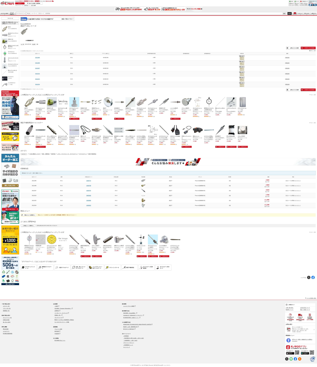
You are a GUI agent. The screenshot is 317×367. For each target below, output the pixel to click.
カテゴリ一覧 (6, 306)
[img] (7, 3)
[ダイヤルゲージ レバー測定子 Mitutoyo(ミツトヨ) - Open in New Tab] (153, 240)
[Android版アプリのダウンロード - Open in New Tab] (307, 353)
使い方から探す (6, 322)
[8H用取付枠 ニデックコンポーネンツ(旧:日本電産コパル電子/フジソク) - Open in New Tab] (41, 240)
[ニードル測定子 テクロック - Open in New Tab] (175, 102)
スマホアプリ (6, 331)
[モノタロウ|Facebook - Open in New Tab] (295, 360)
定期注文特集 (6, 319)
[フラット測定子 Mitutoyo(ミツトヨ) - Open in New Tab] (187, 102)
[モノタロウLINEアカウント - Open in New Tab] (291, 360)
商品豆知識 (5, 329)
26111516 (37, 73)
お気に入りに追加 (294, 48)
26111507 (37, 68)
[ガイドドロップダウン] (304, 4)
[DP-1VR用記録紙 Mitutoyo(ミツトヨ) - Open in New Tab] (231, 130)
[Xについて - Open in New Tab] (286, 360)
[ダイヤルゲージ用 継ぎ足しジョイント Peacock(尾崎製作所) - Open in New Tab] (63, 130)
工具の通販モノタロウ (35, 154)
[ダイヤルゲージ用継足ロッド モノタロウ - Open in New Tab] (29, 130)
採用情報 (55, 326)
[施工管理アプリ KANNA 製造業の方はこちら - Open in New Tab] (10, 223)
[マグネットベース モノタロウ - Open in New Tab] (142, 240)
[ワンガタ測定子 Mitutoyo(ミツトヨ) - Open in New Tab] (164, 240)
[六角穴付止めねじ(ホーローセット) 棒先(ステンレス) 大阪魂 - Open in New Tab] (108, 240)
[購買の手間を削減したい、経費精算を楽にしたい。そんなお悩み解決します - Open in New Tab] (168, 162)
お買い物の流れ (289, 307)
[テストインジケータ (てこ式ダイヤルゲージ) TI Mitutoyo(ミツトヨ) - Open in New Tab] (52, 240)
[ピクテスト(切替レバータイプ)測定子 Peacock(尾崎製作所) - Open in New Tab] (142, 130)
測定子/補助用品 (92, 154)
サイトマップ (126, 347)
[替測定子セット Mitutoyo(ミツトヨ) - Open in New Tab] (97, 102)
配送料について (289, 309)
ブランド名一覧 (6, 308)
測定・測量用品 (46, 154)
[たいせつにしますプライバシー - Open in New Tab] (312, 359)
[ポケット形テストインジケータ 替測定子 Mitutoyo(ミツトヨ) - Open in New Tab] (130, 130)
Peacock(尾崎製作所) (25, 23)
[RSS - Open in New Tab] (299, 360)
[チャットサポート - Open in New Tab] (296, 3)
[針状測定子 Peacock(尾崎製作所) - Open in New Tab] (119, 102)
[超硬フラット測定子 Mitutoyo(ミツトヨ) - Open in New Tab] (119, 240)
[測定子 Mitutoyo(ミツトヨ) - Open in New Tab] (108, 102)
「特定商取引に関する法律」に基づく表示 (133, 338)
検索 (289, 13)
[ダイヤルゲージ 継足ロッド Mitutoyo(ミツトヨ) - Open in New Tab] (63, 102)
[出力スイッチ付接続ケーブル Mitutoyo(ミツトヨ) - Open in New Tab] (175, 130)
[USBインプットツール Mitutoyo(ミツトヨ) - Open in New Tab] (187, 130)
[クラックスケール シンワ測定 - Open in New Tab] (243, 102)
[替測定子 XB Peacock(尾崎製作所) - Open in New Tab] (85, 102)
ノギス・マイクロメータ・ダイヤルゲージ (67, 154)
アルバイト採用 (58, 329)
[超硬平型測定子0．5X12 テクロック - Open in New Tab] (85, 240)
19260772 (88, 180)
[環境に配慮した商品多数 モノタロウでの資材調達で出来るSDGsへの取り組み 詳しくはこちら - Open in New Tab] (10, 284)
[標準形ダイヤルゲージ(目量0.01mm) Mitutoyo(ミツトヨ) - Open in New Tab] (209, 102)
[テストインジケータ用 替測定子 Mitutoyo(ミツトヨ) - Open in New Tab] (41, 130)
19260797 (88, 190)
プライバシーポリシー (128, 342)
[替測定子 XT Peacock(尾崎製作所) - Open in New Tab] (164, 102)
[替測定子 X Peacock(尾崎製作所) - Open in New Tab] (130, 102)
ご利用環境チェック (128, 345)
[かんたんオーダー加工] (10, 187)
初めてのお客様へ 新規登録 (34, 3)
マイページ (18, 5)
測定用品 (53, 154)
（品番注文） (12, 13)
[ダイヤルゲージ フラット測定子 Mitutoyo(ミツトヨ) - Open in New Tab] (41, 102)
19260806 (88, 200)
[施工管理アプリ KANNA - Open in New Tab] (10, 210)
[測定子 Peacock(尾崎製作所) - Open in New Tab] (29, 102)
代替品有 (287, 57)
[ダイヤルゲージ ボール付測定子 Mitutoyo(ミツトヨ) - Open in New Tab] (142, 102)
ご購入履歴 (33, 5)
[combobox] (154, 13)
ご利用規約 (126, 336)
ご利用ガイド (291, 304)
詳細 (284, 13)
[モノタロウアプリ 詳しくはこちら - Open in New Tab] (300, 347)
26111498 (37, 63)
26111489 (37, 57)
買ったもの (307, 13)
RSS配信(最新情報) (7, 333)
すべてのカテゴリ (20, 13)
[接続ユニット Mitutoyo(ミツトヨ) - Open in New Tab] (198, 130)
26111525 (37, 79)
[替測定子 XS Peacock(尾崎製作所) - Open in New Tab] (52, 102)
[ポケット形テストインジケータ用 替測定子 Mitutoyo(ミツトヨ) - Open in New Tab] (52, 130)
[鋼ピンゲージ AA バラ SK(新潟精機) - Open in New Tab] (220, 102)
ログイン (20, 3)
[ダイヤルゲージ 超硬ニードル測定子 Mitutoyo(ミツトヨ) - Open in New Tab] (97, 130)
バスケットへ (41, 118)
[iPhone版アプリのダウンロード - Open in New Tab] (292, 353)
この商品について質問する (28, 225)
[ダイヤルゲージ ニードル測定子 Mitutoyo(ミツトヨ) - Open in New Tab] (153, 102)
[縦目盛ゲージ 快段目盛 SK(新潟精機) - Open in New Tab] (119, 130)
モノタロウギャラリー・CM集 (62, 322)
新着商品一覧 (6, 310)
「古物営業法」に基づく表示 (130, 340)
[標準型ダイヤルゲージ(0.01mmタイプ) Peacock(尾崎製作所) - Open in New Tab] (29, 240)
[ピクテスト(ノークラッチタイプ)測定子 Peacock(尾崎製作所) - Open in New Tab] (164, 130)
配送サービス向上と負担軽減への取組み (64, 319)
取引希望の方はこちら (60, 340)
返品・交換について (305, 309)
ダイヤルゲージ (83, 154)
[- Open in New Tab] (290, 317)
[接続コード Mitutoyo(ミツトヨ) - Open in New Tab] (85, 130)
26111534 (37, 84)
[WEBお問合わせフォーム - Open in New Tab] (291, 3)
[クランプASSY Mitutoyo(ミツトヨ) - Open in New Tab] (243, 130)
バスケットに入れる (309, 48)
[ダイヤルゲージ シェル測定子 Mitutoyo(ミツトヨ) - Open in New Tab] (198, 102)
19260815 (88, 205)
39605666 (88, 195)
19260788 (88, 185)
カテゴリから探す (4, 13)
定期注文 (26, 5)
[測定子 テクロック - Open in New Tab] (63, 240)
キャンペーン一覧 (7, 317)
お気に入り (313, 13)
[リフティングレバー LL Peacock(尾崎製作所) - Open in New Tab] (231, 102)
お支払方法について (305, 307)
